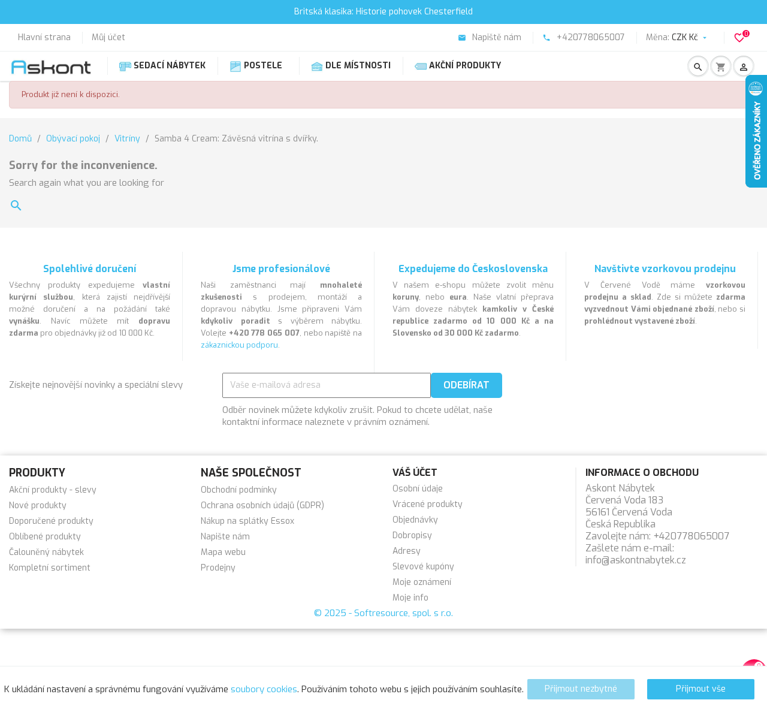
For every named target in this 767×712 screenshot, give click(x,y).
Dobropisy (412, 535)
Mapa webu (223, 552)
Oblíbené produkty (45, 536)
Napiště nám (489, 37)
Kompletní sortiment (49, 568)
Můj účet (108, 37)
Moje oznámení (421, 582)
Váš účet (414, 472)
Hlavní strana (44, 37)
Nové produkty (38, 505)
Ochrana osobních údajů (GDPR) (262, 505)
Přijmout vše (701, 689)
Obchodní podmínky (239, 490)
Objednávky (415, 520)
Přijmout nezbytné (581, 689)
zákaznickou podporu (239, 345)
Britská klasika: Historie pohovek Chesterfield (383, 11)
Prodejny (218, 568)
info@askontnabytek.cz (635, 560)
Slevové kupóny (423, 566)
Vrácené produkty (427, 504)
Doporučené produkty (51, 521)
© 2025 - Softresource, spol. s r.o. (383, 613)
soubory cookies (264, 689)
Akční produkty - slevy (52, 490)
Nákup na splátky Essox (247, 521)
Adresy (406, 551)
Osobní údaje (417, 488)
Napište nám (225, 536)
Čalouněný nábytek (46, 552)
